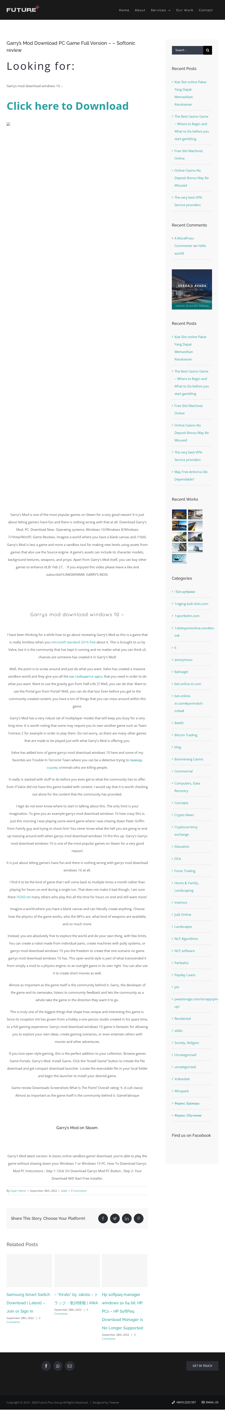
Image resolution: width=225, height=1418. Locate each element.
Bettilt (178, 723)
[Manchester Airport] (195, 536)
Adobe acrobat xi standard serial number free (123, 1303)
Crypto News (184, 815)
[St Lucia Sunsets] (179, 525)
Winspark (181, 1091)
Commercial (183, 771)
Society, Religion (186, 1042)
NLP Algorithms (186, 938)
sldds (64, 1191)
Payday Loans (184, 975)
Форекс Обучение (187, 1115)
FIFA (177, 859)
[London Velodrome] (179, 547)
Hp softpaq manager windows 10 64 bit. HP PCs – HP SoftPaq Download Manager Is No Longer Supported (74, 1311)
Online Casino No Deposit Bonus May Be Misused (191, 177)
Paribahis (181, 963)
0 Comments (79, 1191)
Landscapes (183, 926)
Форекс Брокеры (187, 1103)
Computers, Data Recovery (187, 787)
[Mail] (69, 1366)
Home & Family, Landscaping (186, 887)
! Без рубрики (184, 591)
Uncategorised (185, 1055)
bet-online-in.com (187, 684)
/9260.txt (23, 897)
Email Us (211, 1402)
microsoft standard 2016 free (73, 642)
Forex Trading (184, 871)
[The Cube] (195, 547)
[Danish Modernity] (195, 525)
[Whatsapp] (57, 1366)
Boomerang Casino (188, 759)
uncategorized (185, 1067)
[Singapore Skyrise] (195, 514)
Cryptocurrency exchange (186, 831)
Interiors (180, 902)
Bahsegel (181, 671)
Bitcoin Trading (185, 735)
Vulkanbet (182, 1079)
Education (181, 846)
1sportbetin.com (187, 616)
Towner (114, 1402)
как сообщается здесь (86, 676)
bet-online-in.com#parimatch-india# (188, 703)
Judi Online (182, 914)
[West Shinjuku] (179, 536)
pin (176, 987)
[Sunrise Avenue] (179, 514)
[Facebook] (46, 1366)
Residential (182, 1018)
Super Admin (18, 1191)
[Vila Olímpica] (179, 559)
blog (177, 747)
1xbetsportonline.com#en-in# (192, 632)
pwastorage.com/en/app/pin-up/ (192, 1003)
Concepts (181, 803)
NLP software (184, 950)
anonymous (183, 659)
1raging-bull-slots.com (191, 603)
